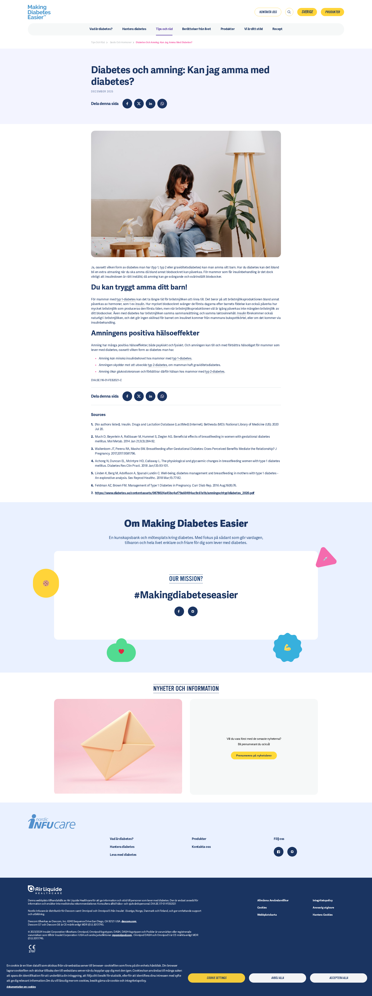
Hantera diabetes (122, 847)
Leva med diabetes (123, 855)
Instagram (292, 852)
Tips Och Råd (98, 42)
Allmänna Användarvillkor (273, 900)
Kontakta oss (268, 12)
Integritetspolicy (322, 900)
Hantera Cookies (323, 914)
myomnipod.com (122, 935)
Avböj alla (277, 978)
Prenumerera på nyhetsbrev (254, 755)
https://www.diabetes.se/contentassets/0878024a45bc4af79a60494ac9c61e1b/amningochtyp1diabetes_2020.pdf (174, 493)
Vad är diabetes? (121, 839)
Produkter (332, 12)
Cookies (262, 907)
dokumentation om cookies (21, 986)
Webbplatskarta (267, 914)
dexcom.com (129, 921)
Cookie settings (216, 978)
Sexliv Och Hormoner (121, 42)
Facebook (278, 852)
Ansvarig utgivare (323, 907)
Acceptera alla (338, 978)
